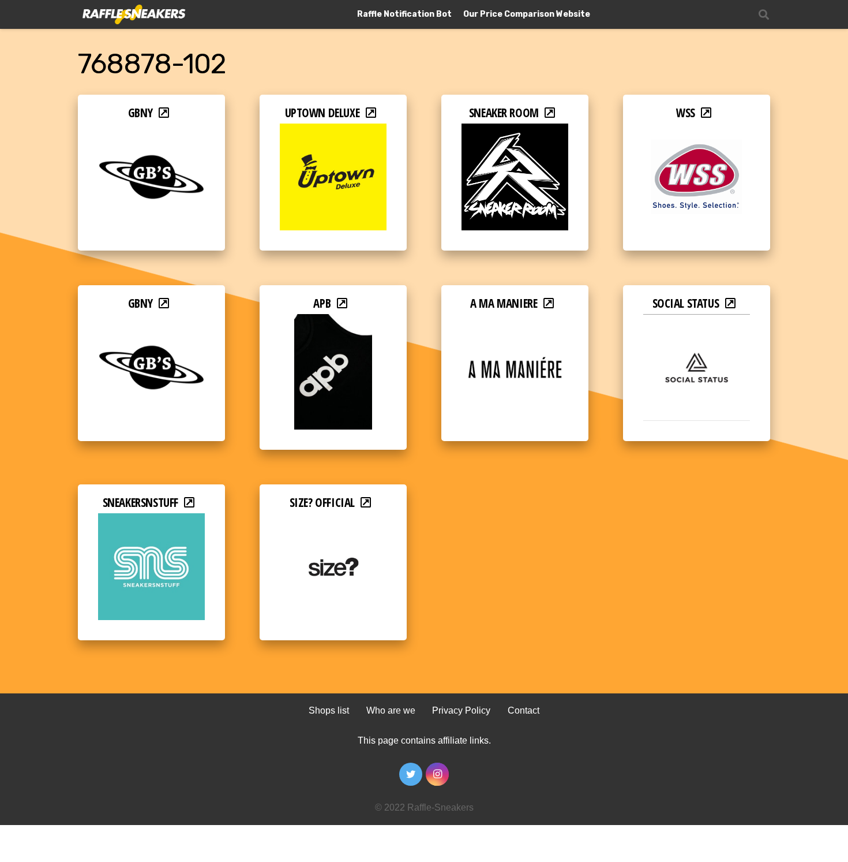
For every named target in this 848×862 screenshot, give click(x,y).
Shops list (329, 710)
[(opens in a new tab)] (151, 131)
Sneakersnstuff (140, 502)
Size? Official (322, 502)
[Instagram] (437, 774)
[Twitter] (410, 774)
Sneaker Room (504, 113)
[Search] (763, 15)
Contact (523, 710)
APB (322, 303)
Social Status (685, 303)
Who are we (390, 710)
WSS (685, 113)
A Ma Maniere (503, 303)
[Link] (133, 15)
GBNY (140, 113)
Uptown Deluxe (322, 113)
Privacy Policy (461, 710)
